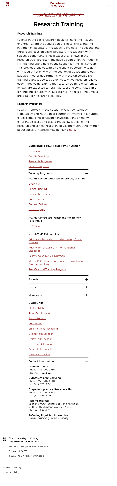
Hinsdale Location (39, 354)
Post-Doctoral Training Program (47, 269)
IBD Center (35, 323)
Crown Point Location (41, 349)
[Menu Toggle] (109, 5)
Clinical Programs (39, 166)
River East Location (40, 313)
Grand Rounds (37, 318)
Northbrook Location (41, 344)
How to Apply (37, 209)
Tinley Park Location (41, 339)
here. (72, 129)
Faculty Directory (39, 156)
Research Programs (40, 161)
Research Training (39, 194)
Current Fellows (38, 204)
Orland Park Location (41, 334)
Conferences (36, 199)
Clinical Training (38, 189)
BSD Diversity (13, 467)
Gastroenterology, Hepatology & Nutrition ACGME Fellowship (58, 14)
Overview (34, 151)
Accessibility (13, 472)
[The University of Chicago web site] (7, 4)
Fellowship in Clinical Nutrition (47, 256)
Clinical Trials (36, 308)
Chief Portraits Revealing (43, 328)
